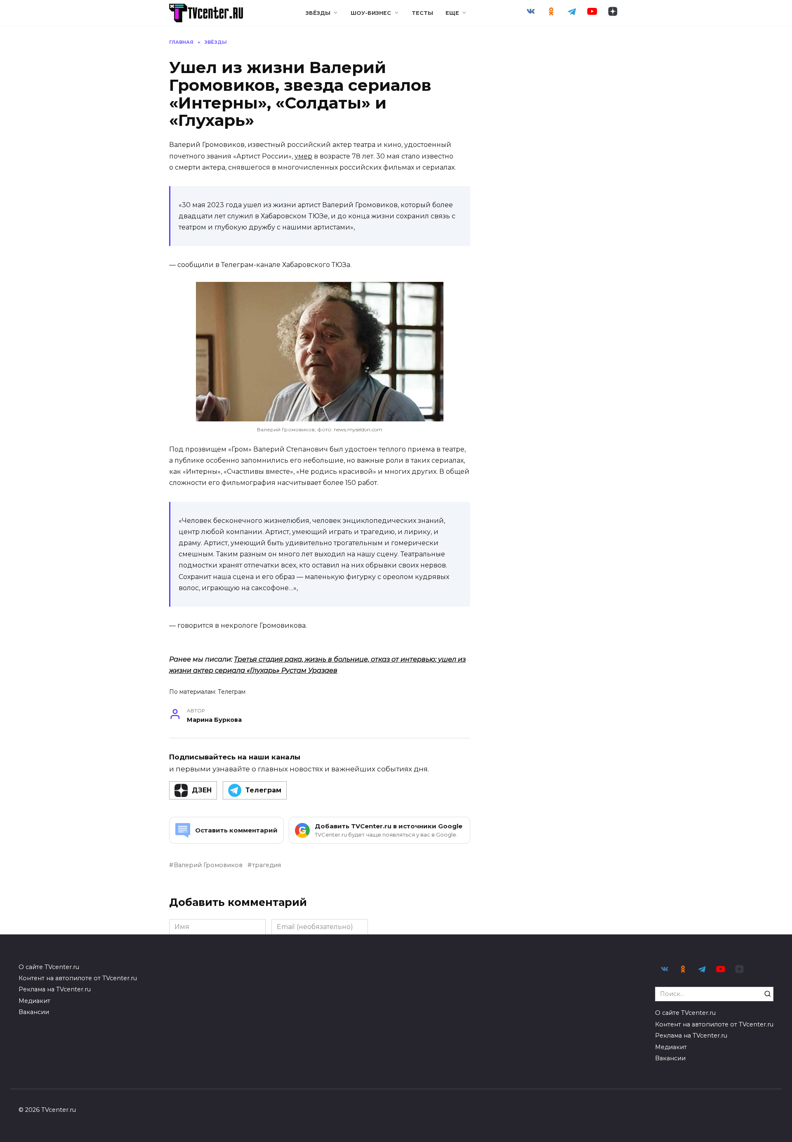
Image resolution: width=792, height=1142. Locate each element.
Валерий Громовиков (208, 865)
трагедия (266, 865)
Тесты (422, 13)
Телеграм (231, 691)
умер (303, 156)
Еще (452, 13)
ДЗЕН (202, 790)
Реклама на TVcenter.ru (55, 989)
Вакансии (34, 1012)
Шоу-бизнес (371, 13)
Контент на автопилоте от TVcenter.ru (78, 978)
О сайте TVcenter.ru (49, 967)
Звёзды (318, 13)
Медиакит (34, 1001)
